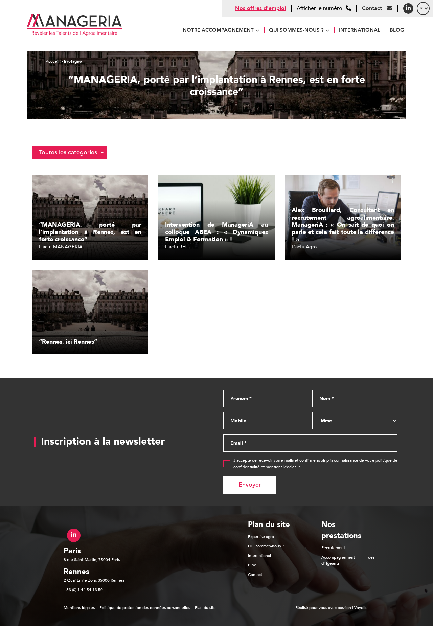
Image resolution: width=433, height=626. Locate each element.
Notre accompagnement (218, 30)
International (359, 30)
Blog (397, 30)
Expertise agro (261, 536)
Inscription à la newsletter (103, 442)
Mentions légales (79, 607)
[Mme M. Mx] (355, 421)
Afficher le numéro (319, 8)
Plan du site (205, 607)
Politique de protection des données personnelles (144, 607)
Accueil (52, 61)
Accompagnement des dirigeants (347, 560)
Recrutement (333, 548)
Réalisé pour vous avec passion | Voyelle (331, 607)
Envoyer (249, 484)
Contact (373, 8)
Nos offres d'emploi (260, 8)
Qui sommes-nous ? (296, 30)
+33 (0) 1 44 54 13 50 (83, 590)
